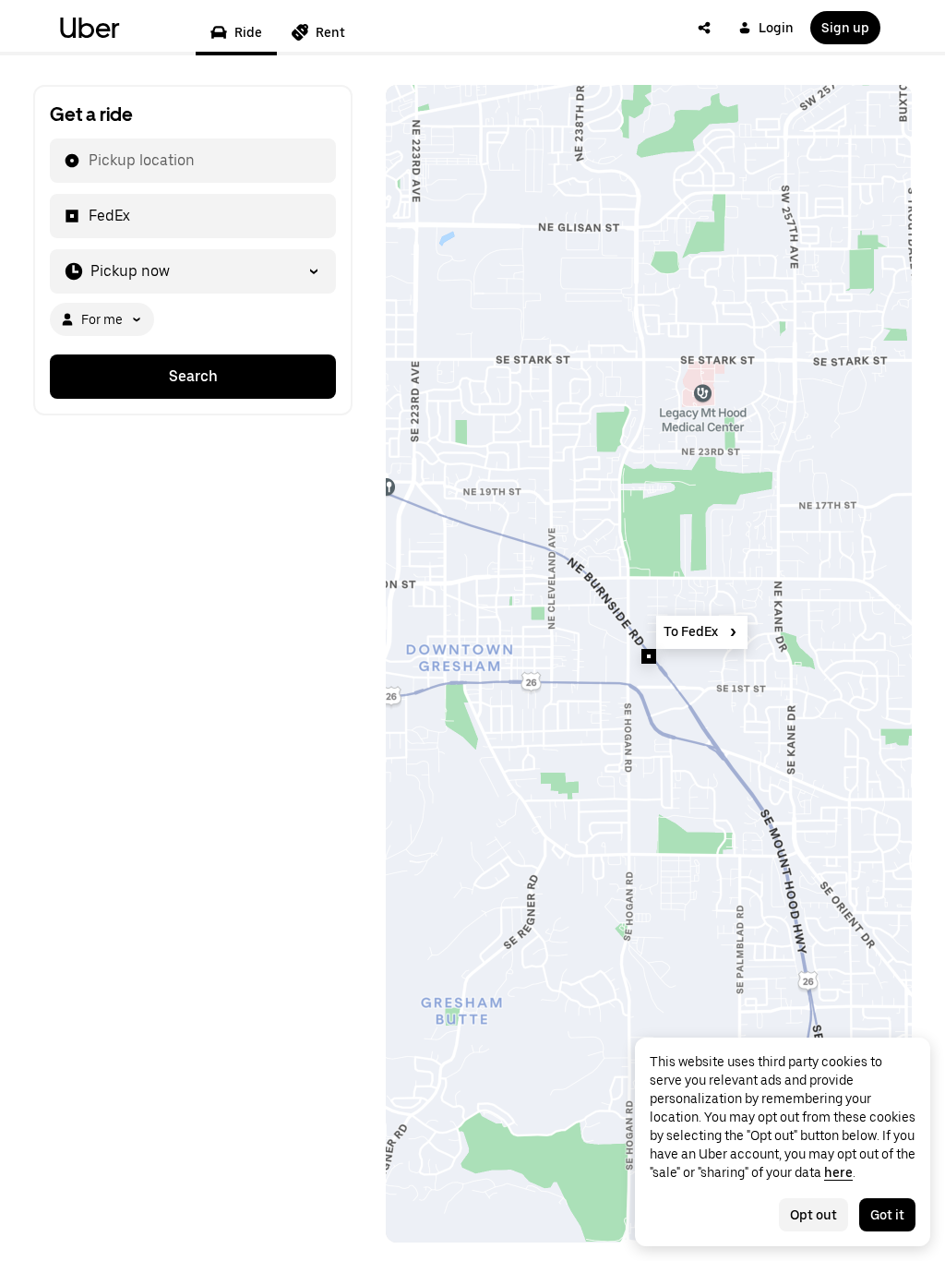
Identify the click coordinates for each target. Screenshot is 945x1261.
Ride (248, 32)
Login (776, 27)
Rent (330, 32)
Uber (89, 27)
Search (193, 376)
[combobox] (88, 161)
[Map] (649, 664)
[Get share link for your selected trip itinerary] (704, 27)
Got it (887, 1214)
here (838, 1172)
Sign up (845, 27)
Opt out (813, 1214)
